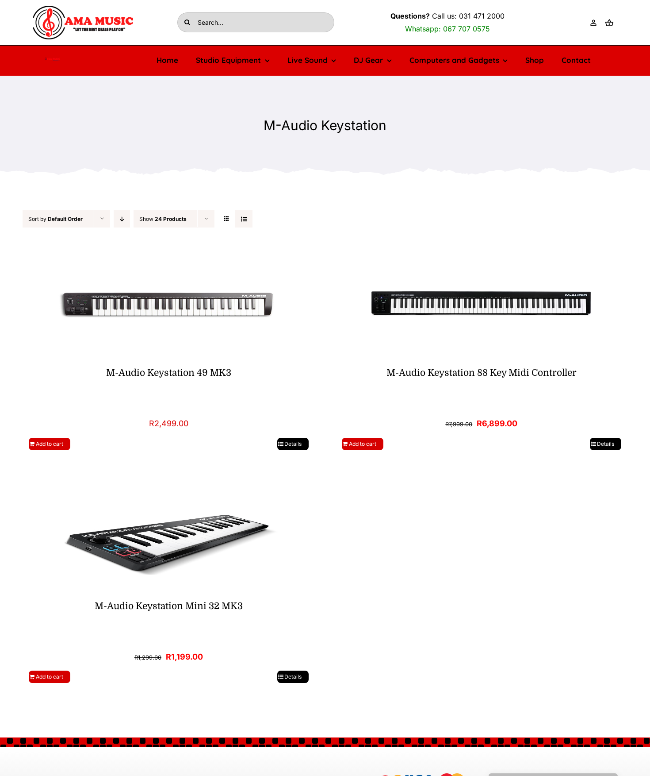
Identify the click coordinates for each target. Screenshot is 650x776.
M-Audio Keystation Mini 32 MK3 (169, 606)
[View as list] (243, 219)
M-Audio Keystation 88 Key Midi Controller (481, 372)
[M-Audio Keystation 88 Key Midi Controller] (481, 304)
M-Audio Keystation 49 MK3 (168, 372)
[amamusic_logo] (52, 60)
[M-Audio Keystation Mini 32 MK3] (168, 537)
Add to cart (49, 443)
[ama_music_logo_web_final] (83, 9)
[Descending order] (121, 219)
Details (293, 443)
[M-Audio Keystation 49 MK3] (168, 304)
